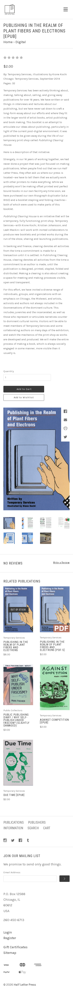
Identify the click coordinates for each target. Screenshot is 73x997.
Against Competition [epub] (54, 721)
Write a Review (61, 562)
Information (13, 828)
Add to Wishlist (24, 397)
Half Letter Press (25, 984)
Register (9, 938)
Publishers (37, 822)
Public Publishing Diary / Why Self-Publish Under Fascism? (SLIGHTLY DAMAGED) (16, 720)
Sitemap (9, 953)
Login (7, 932)
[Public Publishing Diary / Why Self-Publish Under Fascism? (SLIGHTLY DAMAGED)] (18, 684)
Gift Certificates (15, 947)
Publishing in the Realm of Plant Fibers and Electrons (15, 646)
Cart (46, 828)
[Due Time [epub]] (18, 763)
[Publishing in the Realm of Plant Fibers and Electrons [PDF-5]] (55, 609)
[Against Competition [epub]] (55, 687)
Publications (13, 822)
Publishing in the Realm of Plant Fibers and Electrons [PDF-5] (52, 646)
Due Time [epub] (13, 795)
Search (33, 828)
